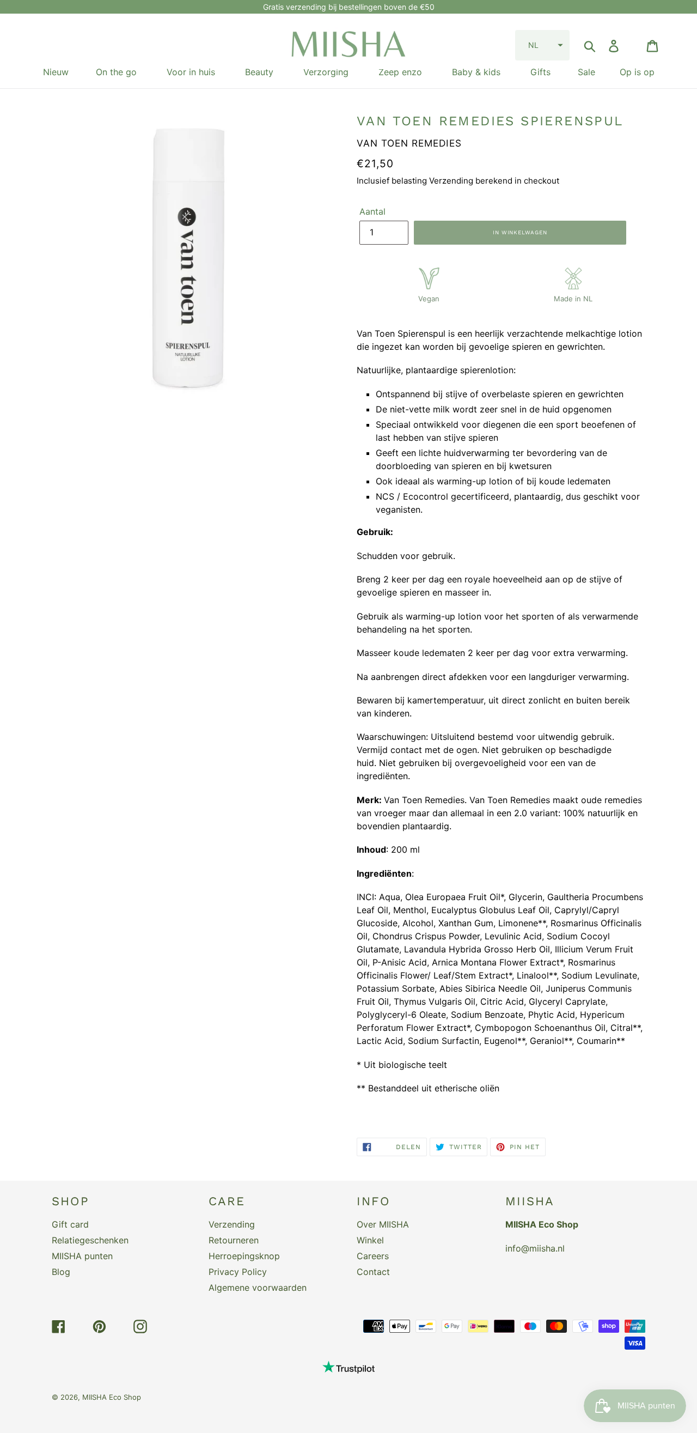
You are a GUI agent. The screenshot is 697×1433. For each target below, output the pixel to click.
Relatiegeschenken (90, 1240)
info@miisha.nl (535, 1248)
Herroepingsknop (244, 1255)
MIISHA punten (82, 1255)
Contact (373, 1271)
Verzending (232, 1224)
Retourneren (234, 1240)
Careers (373, 1255)
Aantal (372, 211)
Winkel (370, 1240)
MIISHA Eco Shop (111, 1397)
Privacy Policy (238, 1271)
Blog (61, 1271)
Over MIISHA (383, 1224)
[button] (542, 45)
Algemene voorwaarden (258, 1287)
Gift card (70, 1224)
